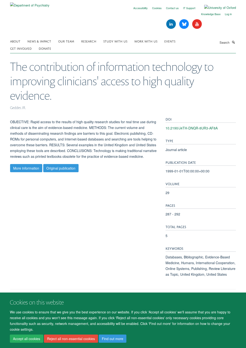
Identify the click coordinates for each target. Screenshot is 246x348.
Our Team (66, 41)
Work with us (145, 41)
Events (169, 41)
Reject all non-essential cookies (71, 338)
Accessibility (140, 8)
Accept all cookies (26, 338)
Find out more (112, 338)
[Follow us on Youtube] (197, 24)
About (15, 41)
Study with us (115, 41)
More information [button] (26, 168)
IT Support (189, 8)
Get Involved (21, 48)
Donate (45, 48)
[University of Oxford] (216, 8)
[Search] (233, 42)
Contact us (172, 8)
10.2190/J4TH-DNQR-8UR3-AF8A (192, 128)
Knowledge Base (211, 14)
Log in (228, 14)
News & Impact (39, 41)
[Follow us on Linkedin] (171, 24)
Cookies (157, 8)
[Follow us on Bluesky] (184, 24)
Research (88, 41)
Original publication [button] (60, 168)
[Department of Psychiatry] (29, 3)
